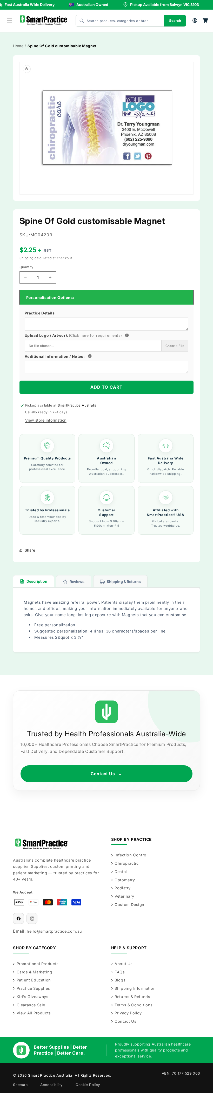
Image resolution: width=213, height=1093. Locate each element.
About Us (124, 963)
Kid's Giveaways (33, 996)
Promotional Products (38, 963)
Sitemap (20, 1085)
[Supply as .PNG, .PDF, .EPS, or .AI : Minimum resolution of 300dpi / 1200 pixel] (127, 335)
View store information (45, 420)
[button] (9, 20)
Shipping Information (135, 988)
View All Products (34, 1013)
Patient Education (34, 980)
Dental (121, 871)
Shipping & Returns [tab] (124, 581)
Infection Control (131, 855)
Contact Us (106, 773)
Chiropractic (126, 863)
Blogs (120, 980)
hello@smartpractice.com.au (54, 931)
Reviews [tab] (77, 581)
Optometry (125, 880)
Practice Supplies (33, 988)
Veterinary (124, 896)
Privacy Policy (128, 1013)
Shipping (26, 258)
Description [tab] (36, 581)
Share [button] (30, 550)
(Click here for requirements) (95, 335)
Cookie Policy (88, 1085)
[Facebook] (18, 918)
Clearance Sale (31, 1005)
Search (175, 20)
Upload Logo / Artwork (83, 335)
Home (18, 46)
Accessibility (51, 1085)
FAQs (120, 972)
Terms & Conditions (134, 1005)
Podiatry (123, 888)
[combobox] (115, 20)
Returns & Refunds (132, 996)
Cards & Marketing (34, 972)
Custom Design (129, 904)
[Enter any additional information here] (90, 356)
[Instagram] (31, 918)
